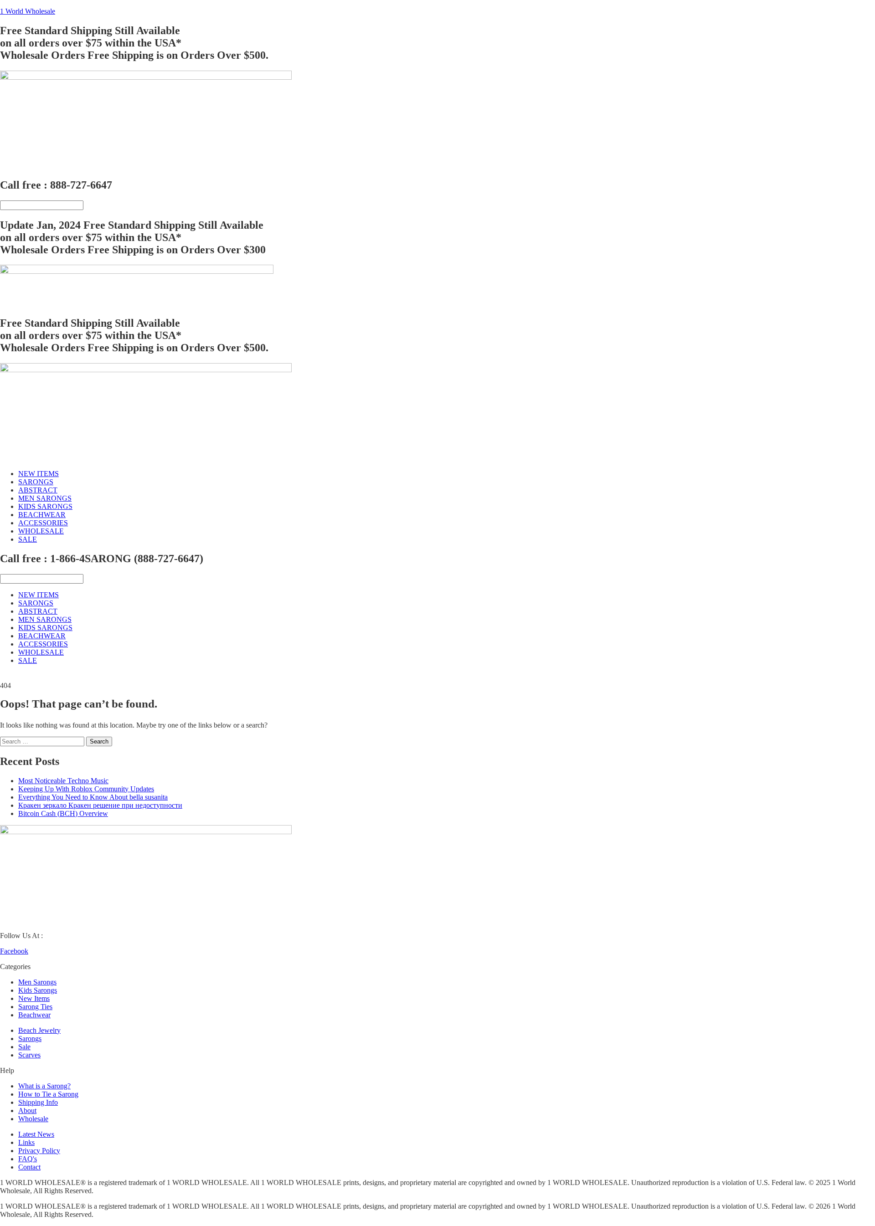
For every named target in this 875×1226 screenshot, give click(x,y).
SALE (27, 539)
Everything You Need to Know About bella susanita (93, 797)
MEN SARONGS (45, 498)
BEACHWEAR (42, 514)
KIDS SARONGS (45, 506)
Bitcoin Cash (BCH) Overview (63, 813)
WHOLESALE (41, 531)
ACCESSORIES (43, 523)
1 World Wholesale (27, 11)
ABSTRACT (37, 490)
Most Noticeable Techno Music (63, 781)
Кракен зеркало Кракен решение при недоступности (100, 805)
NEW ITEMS (38, 473)
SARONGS (35, 482)
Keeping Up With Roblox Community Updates (86, 789)
